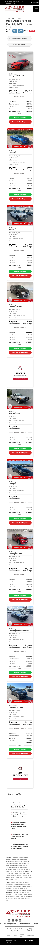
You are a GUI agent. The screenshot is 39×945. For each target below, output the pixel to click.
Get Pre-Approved (10, 923)
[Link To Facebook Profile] (9, 920)
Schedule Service (24, 923)
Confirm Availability (20, 117)
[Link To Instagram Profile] (20, 920)
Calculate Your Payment (20, 122)
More (19, 113)
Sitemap (15, 935)
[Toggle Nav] (36, 9)
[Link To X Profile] (13, 920)
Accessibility (30, 935)
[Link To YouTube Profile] (17, 920)
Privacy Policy (22, 935)
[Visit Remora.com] (28, 941)
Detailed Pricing (19, 96)
